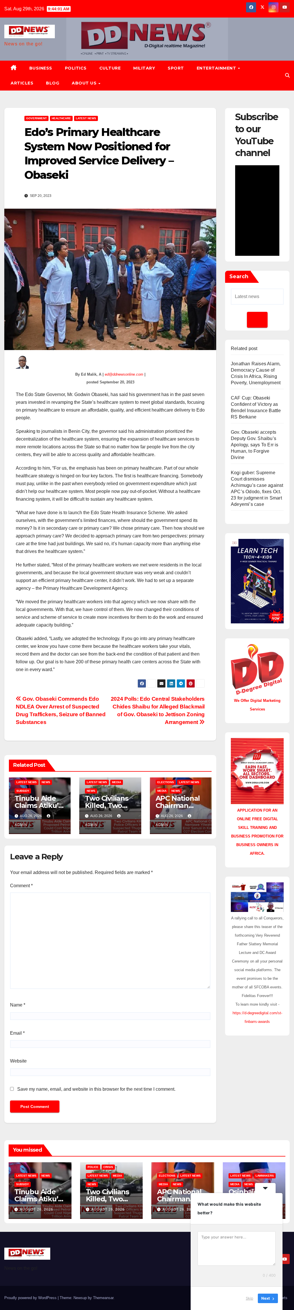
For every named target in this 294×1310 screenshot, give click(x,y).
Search (238, 276)
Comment (21, 885)
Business (40, 68)
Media (116, 782)
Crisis (108, 1167)
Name (17, 1004)
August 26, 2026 (36, 1209)
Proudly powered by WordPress (31, 1298)
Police (93, 1167)
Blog (52, 83)
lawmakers (265, 1175)
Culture (110, 68)
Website (18, 1061)
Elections (165, 782)
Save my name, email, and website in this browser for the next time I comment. (96, 1089)
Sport (176, 68)
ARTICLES (22, 83)
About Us (85, 83)
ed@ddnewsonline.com (124, 374)
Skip (249, 1298)
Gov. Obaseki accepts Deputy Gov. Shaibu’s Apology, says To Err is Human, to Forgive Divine (254, 445)
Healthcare (61, 118)
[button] (287, 75)
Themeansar (103, 1298)
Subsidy (22, 790)
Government (36, 118)
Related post (244, 348)
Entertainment (217, 68)
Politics (76, 68)
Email (17, 1033)
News (46, 782)
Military (144, 68)
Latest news (86, 118)
